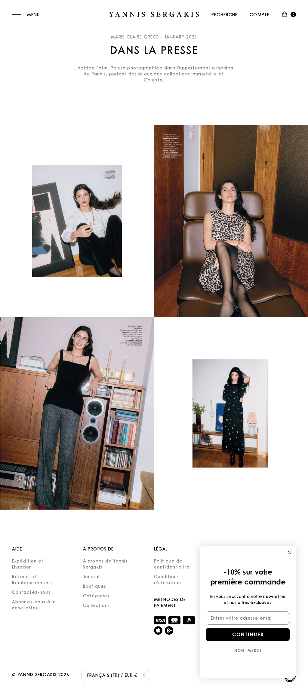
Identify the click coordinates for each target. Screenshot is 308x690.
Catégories (96, 596)
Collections (96, 605)
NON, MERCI (247, 650)
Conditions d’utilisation (167, 579)
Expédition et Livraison (28, 564)
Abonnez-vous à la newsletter (34, 605)
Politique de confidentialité (172, 564)
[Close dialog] (289, 552)
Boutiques (94, 586)
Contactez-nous (31, 592)
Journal (91, 576)
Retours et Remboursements (32, 579)
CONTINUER (248, 634)
